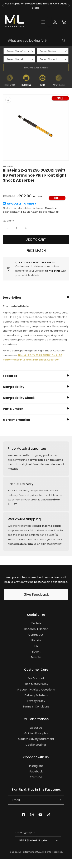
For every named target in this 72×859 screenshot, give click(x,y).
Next (69, 80)
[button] (43, 22)
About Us (36, 728)
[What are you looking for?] (64, 40)
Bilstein (36, 640)
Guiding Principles (36, 733)
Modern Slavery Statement (36, 739)
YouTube (36, 777)
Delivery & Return (36, 695)
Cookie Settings (36, 745)
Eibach (36, 652)
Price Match (36, 250)
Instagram (36, 766)
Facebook (36, 771)
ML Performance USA (29, 851)
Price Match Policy (36, 684)
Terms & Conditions (36, 706)
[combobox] (36, 40)
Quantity (8, 220)
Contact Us (36, 635)
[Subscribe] (60, 800)
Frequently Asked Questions (36, 689)
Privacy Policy (36, 701)
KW (36, 646)
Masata (36, 657)
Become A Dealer (36, 629)
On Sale (36, 623)
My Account (36, 678)
